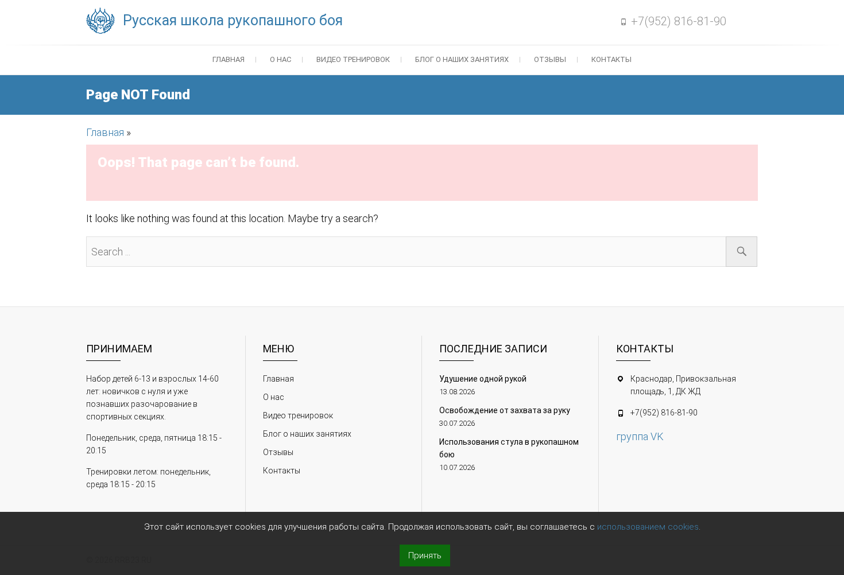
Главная (228, 59)
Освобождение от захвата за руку (504, 410)
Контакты (611, 59)
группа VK (640, 436)
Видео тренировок (353, 59)
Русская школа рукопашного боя (233, 20)
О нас (280, 59)
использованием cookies (648, 527)
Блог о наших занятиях (462, 59)
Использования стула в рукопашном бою (509, 448)
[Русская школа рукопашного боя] (103, 21)
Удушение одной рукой (482, 378)
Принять (425, 555)
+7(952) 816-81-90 (678, 21)
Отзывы (550, 59)
